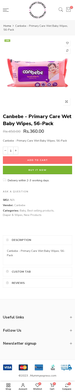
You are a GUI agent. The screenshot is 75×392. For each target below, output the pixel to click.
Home (7, 26)
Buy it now (37, 170)
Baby (23, 210)
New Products (33, 215)
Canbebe (19, 205)
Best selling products (40, 210)
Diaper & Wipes (12, 215)
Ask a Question (15, 191)
